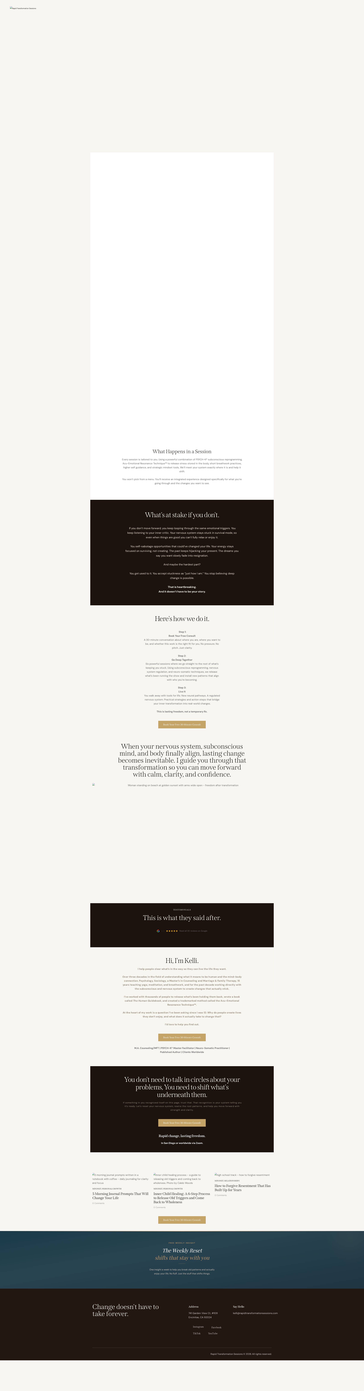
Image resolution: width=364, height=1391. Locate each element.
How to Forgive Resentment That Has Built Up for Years (243, 1188)
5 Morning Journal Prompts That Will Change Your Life (120, 1196)
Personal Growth (112, 1189)
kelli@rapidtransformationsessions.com (255, 1313)
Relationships (232, 1181)
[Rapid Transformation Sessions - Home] (23, 8)
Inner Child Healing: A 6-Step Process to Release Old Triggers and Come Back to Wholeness (182, 1198)
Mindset (96, 1189)
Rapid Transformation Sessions (227, 1353)
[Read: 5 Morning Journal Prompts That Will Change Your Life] (120, 1179)
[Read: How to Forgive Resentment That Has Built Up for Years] (242, 1175)
